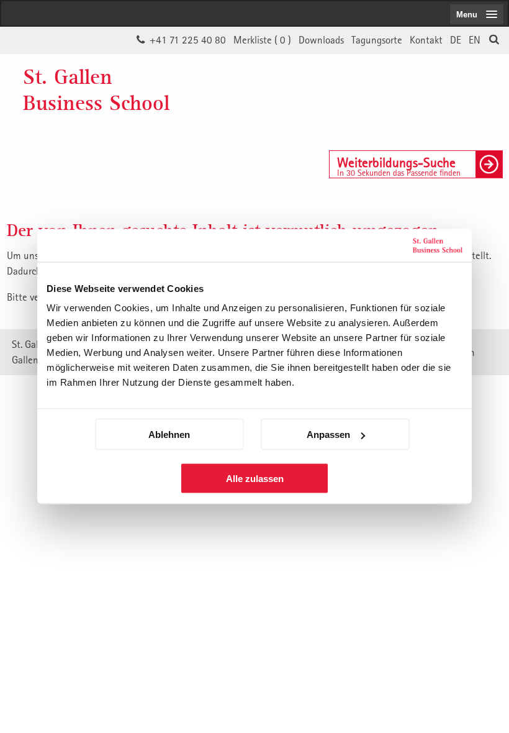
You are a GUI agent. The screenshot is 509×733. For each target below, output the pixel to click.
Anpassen (328, 434)
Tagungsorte (376, 40)
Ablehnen (169, 434)
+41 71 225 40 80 (188, 40)
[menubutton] (477, 14)
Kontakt (426, 40)
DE (455, 40)
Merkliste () (262, 40)
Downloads (321, 40)
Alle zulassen (255, 478)
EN (474, 40)
